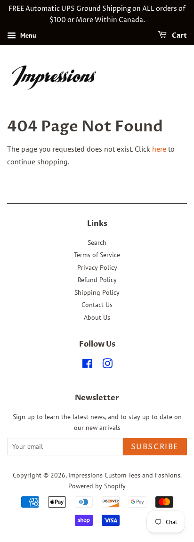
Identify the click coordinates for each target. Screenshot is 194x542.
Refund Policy (97, 279)
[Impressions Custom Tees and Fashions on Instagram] (107, 365)
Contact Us (97, 304)
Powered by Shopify (97, 486)
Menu (27, 35)
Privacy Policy (97, 267)
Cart (178, 35)
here (159, 149)
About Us (97, 317)
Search (97, 242)
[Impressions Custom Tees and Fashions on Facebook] (87, 365)
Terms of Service (97, 255)
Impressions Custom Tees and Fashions (124, 475)
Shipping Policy (97, 292)
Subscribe (155, 447)
